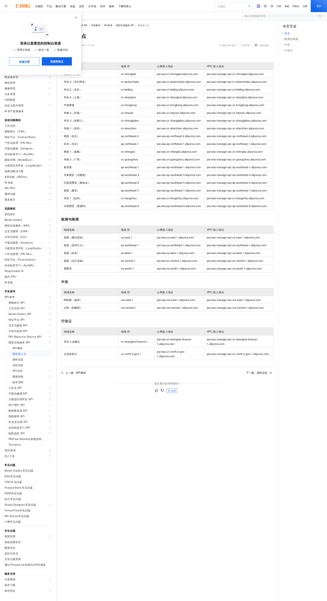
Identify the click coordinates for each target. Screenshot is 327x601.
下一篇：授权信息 (256, 372)
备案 (287, 6)
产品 (49, 6)
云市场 (92, 6)
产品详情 (245, 45)
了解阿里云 (124, 6)
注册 (305, 6)
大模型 (39, 6)
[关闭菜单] (6, 6)
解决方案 (61, 6)
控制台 (296, 6)
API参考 (108, 25)
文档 (279, 6)
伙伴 (102, 6)
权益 (72, 6)
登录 (319, 6)
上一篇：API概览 (75, 372)
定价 (81, 6)
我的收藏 (264, 45)
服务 (111, 6)
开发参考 (95, 25)
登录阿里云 (57, 61)
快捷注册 (24, 61)
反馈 (173, 390)
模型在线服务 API (125, 25)
